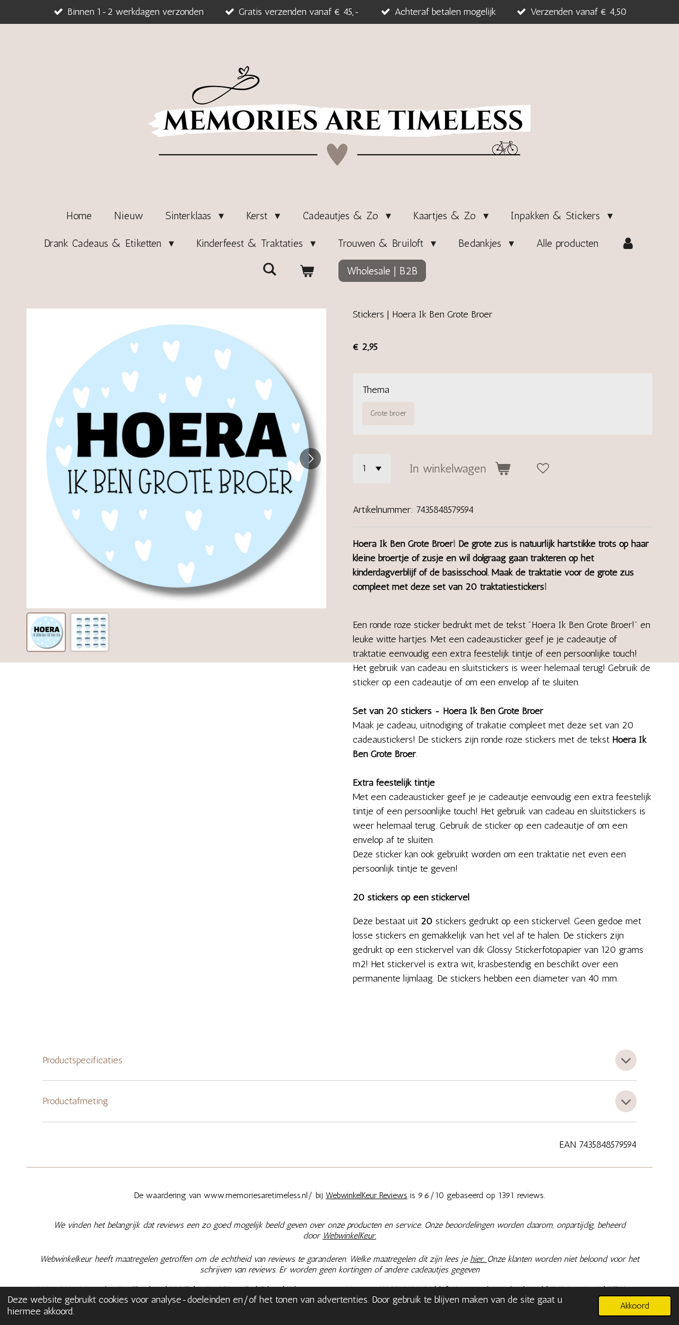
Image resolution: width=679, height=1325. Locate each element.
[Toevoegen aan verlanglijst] (543, 469)
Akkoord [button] (634, 1306)
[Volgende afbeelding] (310, 458)
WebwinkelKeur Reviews (366, 1195)
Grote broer (388, 413)
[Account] (628, 243)
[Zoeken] (269, 269)
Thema (375, 389)
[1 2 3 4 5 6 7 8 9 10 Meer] (372, 469)
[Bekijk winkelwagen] (307, 271)
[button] (46, 632)
